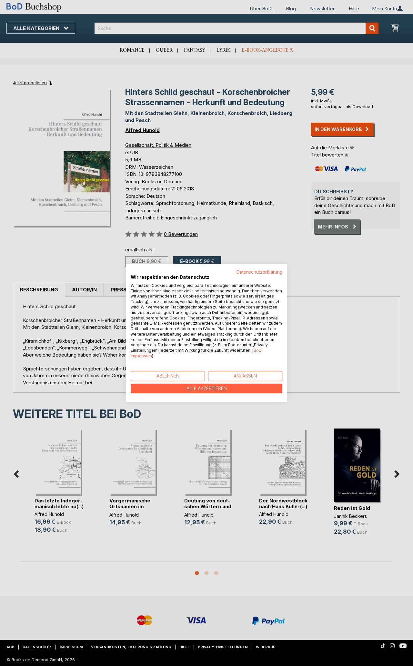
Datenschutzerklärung (259, 272)
